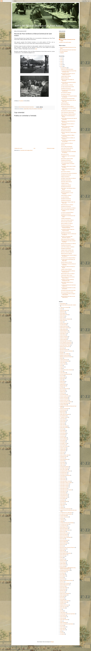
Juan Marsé (62, 500)
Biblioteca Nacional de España (66, 356)
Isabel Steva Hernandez (64, 414)
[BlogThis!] (38, 107)
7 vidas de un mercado (64, 307)
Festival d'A (62, 393)
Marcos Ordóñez (63, 541)
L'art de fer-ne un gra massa (65, 508)
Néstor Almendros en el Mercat (67, 204)
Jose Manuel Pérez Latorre (65, 471)
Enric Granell (62, 390)
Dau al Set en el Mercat (65, 171)
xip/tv (61, 631)
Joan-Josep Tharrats (64, 446)
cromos (61, 371)
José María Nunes (63, 472)
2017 (61, 66)
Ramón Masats (63, 589)
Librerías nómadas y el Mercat (67, 84)
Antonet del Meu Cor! (64, 332)
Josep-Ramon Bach (64, 494)
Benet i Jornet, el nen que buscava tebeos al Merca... (68, 277)
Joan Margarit (62, 441)
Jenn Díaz (62, 428)
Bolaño (61, 358)
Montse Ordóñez (63, 551)
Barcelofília (62, 348)
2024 (61, 58)
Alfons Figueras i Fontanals (65, 319)
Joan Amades (62, 434)
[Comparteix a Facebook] (41, 107)
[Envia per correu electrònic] (36, 107)
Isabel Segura (62, 412)
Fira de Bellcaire (63, 394)
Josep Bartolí (62, 476)
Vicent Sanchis (63, 615)
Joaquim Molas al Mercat (66, 76)
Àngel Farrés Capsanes (64, 327)
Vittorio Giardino (63, 622)
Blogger (52, 641)
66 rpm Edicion (63, 303)
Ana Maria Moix (63, 324)
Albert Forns (62, 311)
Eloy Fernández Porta (64, 388)
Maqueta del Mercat (65, 77)
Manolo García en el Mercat (66, 253)
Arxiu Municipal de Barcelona (65, 343)
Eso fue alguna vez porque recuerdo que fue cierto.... (68, 141)
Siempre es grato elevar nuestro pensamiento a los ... (67, 127)
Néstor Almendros (63, 554)
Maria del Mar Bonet (64, 543)
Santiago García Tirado (64, 600)
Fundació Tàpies (63, 404)
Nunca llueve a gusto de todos (67, 158)
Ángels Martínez (63, 329)
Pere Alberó (62, 573)
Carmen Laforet (63, 364)
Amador (61, 321)
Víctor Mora (62, 618)
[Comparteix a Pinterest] (42, 107)
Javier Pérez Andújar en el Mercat (67, 246)
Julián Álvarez (63, 504)
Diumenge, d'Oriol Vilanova (66, 181)
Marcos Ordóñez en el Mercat (67, 223)
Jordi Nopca (62, 457)
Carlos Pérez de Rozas (64, 361)
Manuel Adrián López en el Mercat (67, 273)
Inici (34, 148)
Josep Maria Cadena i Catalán (66, 482)
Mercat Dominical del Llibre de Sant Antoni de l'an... (68, 297)
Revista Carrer (63, 590)
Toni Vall (61, 610)
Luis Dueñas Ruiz (63, 525)
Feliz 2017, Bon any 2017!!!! (66, 221)
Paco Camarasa (63, 564)
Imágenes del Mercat (65, 176)
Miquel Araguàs (63, 548)
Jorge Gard (62, 465)
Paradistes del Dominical (66, 88)
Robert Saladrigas (63, 594)
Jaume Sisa (62, 423)
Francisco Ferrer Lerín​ (64, 400)
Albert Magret (62, 313)
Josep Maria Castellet (64, 486)
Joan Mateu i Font (63, 443)
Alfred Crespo (62, 320)
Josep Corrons (63, 478)
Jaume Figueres (63, 420)
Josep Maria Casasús (64, 485)
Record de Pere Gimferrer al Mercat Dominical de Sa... (68, 271)
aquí (36, 48)
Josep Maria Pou (63, 491)
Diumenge (62, 382)
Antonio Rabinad (63, 339)
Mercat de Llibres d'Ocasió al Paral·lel (67, 547)
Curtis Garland (63, 372)
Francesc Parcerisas (64, 397)
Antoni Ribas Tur (63, 333)
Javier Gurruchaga (63, 426)
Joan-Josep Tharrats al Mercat (67, 148)
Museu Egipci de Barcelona (65, 553)
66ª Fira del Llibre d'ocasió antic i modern (68, 304)
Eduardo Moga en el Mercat (66, 262)
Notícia (30, 108)
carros (61, 365)
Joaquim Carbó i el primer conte (67, 250)
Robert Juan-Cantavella (64, 593)
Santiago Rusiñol (63, 602)
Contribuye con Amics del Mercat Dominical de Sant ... (67, 280)
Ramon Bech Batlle (64, 587)
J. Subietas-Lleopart (64, 417)
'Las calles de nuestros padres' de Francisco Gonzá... (67, 230)
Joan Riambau (63, 444)
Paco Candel (62, 566)
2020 (61, 61)
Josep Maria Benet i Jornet (65, 481)
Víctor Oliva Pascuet (64, 619)
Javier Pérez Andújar (64, 427)
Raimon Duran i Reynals (65, 583)
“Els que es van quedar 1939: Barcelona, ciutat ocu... (67, 237)
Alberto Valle (62, 316)
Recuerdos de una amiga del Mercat (68, 257)
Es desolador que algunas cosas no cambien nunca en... (68, 74)
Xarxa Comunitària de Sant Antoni (66, 623)
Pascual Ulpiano (63, 571)
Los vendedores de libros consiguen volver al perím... (68, 294)
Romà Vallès (62, 596)
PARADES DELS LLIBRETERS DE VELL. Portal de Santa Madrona (68, 568)
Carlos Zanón (62, 362)
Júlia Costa (62, 502)
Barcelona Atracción (64, 349)
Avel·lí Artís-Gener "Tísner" (65, 345)
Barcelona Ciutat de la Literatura (66, 351)
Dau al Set (62, 375)
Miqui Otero (62, 550)
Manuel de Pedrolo (63, 534)
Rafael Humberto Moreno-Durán (66, 580)
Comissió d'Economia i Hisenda (66, 369)
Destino (61, 379)
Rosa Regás (62, 599)
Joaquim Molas (26, 108)
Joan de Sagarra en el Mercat (67, 143)
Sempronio (62, 603)
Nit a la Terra (62, 556)
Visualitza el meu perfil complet (65, 42)
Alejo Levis (62, 317)
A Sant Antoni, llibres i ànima (66, 275)
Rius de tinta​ (62, 592)
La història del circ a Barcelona (66, 512)
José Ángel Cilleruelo (64, 468)
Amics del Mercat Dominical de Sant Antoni (67, 40)
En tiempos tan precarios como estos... (68, 290)
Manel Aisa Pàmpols (64, 528)
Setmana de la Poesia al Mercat (67, 106)
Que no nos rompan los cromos (67, 292)
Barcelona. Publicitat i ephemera (67, 251)
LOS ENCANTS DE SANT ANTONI (67, 98)
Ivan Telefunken (63, 415)
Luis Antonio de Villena (64, 524)
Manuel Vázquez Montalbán (65, 537)
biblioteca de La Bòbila (64, 353)
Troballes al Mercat (65, 183)
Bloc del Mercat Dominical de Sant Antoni (68, 49)
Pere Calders (62, 574)
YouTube (62, 632)
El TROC (61, 387)
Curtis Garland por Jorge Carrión (67, 112)
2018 (61, 64)
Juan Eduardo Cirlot (64, 497)
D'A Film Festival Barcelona (65, 374)
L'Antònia (62, 507)
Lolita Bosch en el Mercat (66, 185)
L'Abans (61, 505)
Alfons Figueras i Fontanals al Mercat (68, 114)
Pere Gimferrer (34, 108)
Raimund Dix (62, 586)
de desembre (64, 67)
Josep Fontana (63, 479)
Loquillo (61, 521)
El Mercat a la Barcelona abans (67, 69)
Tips (61, 609)
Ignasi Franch (62, 411)
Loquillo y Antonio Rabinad (66, 269)
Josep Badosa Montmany (65, 475)
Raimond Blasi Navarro (64, 584)
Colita (61, 368)
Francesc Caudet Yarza (64, 395)
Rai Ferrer (62, 581)
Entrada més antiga (50, 148)
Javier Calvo (62, 424)
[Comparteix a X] (39, 107)
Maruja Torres (62, 544)
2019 (61, 63)
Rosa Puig (62, 597)
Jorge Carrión (62, 463)
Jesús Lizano (62, 431)
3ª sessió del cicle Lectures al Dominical (69, 173)
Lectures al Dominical (64, 516)
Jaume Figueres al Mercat (66, 195)
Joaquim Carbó (63, 447)
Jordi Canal (62, 452)
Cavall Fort (62, 366)
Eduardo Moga (63, 385)
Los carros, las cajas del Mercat (67, 212)
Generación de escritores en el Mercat (68, 110)
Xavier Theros (62, 629)
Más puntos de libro (65, 154)
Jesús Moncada (63, 433)
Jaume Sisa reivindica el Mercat (67, 220)
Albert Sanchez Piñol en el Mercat (67, 239)
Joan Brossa (62, 436)
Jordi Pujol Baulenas (64, 459)
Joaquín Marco (63, 450)
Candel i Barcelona (64, 359)
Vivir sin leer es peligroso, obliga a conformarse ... (67, 136)
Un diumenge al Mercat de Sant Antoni (67, 613)
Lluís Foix (62, 518)
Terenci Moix (40, 108)
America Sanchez (63, 323)
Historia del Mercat (64, 103)
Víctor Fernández (63, 616)
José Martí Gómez (63, 473)
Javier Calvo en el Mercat (66, 129)
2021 (61, 59)
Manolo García (63, 531)
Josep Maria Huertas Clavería (66, 489)
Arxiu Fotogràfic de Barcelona (66, 342)
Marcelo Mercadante (64, 540)
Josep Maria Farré (63, 488)
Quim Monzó (62, 578)
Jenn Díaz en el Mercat (65, 94)
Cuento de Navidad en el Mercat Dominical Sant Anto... (67, 227)
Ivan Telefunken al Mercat (66, 92)
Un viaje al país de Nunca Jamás (67, 86)
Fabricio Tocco (63, 391)
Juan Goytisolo (63, 498)
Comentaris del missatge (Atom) (26, 150)
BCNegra (62, 352)
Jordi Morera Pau (63, 456)
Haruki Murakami (63, 410)
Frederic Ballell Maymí (64, 403)
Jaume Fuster (62, 421)
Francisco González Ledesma (66, 401)
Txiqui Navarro (63, 612)
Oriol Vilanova (63, 562)
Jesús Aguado (63, 430)
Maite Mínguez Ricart (64, 527)
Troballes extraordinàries (66, 218)
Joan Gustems (63, 440)
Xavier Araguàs (63, 626)
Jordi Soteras (62, 462)
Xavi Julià (62, 625)
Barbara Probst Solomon (65, 346)
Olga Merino (62, 559)
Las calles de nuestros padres (66, 514)
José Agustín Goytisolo (64, 466)
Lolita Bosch (62, 519)
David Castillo (62, 377)
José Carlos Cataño (64, 469)
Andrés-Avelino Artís (64, 326)
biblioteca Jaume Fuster (64, 355)
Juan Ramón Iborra (64, 501)
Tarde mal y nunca (63, 606)
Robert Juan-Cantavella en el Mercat (68, 208)
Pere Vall (62, 577)
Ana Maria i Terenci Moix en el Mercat (68, 178)
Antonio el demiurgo (64, 336)
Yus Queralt (62, 634)
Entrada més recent (18, 148)
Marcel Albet (62, 538)
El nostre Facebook (64, 51)
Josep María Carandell (64, 484)
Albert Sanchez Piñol (64, 314)
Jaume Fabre (62, 418)
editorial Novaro (63, 384)
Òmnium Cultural (63, 560)
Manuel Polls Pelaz (64, 535)
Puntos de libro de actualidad (66, 161)
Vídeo (61, 621)
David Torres (62, 378)
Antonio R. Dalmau (63, 337)
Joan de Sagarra (63, 437)
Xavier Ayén (62, 628)
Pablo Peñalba (63, 563)
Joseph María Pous (64, 495)
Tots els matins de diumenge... (67, 146)
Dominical (63, 144)
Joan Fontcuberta (63, 439)
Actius (61, 308)
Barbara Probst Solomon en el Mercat (68, 243)
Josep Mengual (63, 492)
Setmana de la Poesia (64, 605)
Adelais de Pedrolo (63, 310)
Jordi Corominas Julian (64, 455)
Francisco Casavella (64, 398)
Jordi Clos (62, 453)
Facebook (21, 100)
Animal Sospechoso (64, 330)
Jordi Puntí (62, 460)
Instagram (62, 52)
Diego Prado (62, 381)
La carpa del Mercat (65, 197)
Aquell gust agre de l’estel (65, 340)
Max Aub (61, 546)
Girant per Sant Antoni (64, 408)
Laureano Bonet (63, 515)
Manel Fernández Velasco (65, 530)
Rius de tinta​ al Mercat (65, 104)
